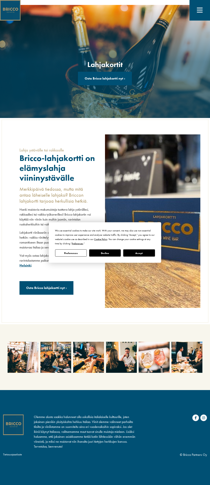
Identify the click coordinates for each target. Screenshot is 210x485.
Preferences (71, 253)
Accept (139, 253)
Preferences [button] (77, 243)
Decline (105, 253)
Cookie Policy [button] (100, 239)
